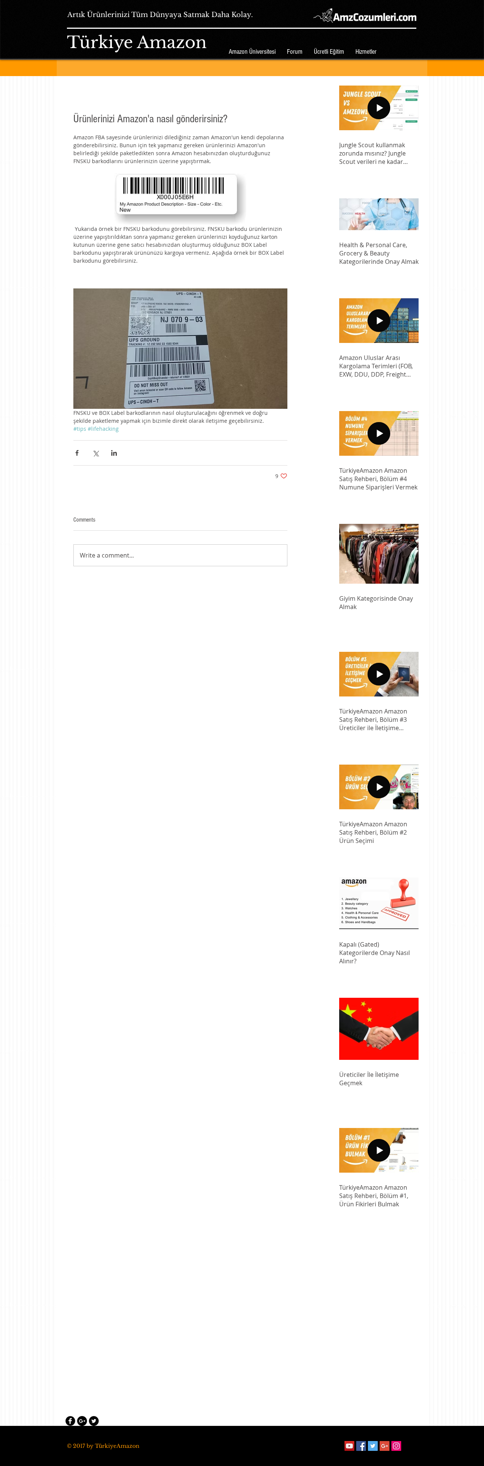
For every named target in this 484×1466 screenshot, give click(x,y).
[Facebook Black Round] (70, 1421)
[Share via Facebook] (77, 452)
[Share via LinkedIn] (114, 452)
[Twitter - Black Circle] (94, 1421)
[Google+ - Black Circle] (82, 1421)
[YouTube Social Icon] (349, 1446)
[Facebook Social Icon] (361, 1446)
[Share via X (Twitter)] (95, 452)
